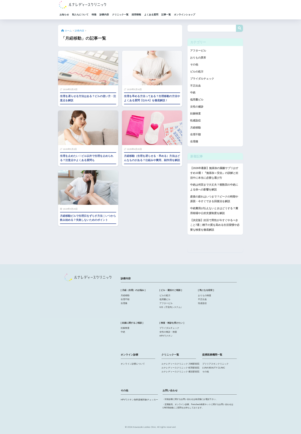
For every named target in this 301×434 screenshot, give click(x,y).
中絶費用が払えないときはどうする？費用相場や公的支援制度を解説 (214, 211)
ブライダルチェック (202, 78)
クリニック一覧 (120, 14)
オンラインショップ (184, 14)
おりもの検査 (204, 295)
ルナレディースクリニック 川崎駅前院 (180, 364)
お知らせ (64, 14)
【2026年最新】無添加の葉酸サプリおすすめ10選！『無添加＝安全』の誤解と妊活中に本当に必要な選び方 (214, 173)
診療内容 (104, 14)
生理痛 (194, 141)
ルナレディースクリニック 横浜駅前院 (180, 371)
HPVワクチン (166, 335)
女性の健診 (196, 106)
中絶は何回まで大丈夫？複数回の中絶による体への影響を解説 (214, 187)
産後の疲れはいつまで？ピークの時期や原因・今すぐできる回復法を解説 (214, 199)
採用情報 (136, 14)
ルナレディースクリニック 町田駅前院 (180, 367)
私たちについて (80, 14)
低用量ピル (196, 99)
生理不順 (195, 134)
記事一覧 (166, 14)
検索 (239, 28)
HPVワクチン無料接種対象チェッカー (139, 399)
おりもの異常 (198, 57)
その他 (194, 64)
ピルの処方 (196, 71)
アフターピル (198, 50)
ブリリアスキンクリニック (215, 364)
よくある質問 (151, 14)
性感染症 (195, 120)
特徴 (94, 14)
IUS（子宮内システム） (171, 307)
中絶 (192, 92)
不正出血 (195, 85)
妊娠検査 (195, 113)
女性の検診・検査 (168, 332)
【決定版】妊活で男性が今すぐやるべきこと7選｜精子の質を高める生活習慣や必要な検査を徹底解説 (215, 225)
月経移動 (195, 127)
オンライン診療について (133, 364)
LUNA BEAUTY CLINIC (213, 367)
